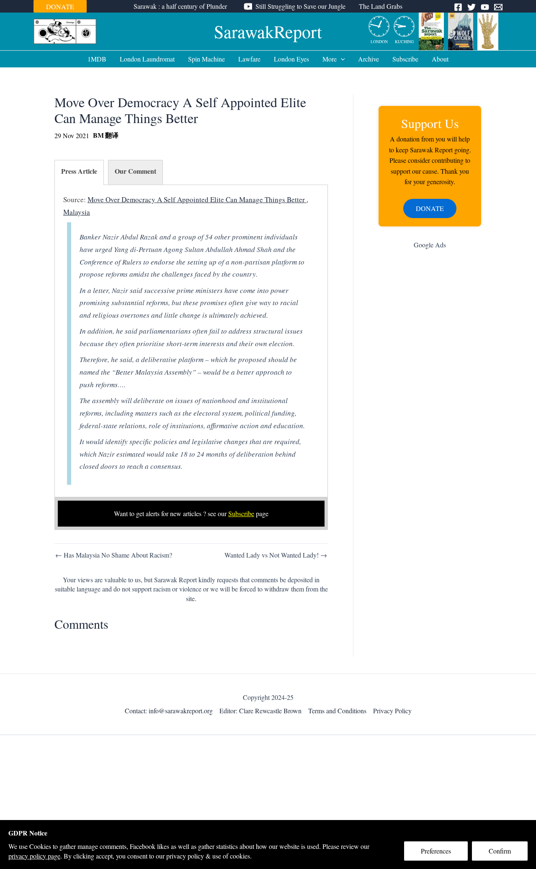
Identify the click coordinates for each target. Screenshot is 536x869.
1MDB (97, 58)
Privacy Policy (392, 710)
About (440, 58)
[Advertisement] (430, 388)
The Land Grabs (380, 6)
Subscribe (405, 58)
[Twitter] (471, 7)
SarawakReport (268, 31)
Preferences (436, 850)
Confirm (500, 850)
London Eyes (291, 58)
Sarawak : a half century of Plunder (180, 6)
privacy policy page (34, 855)
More (329, 58)
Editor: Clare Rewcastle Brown (260, 710)
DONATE (60, 6)
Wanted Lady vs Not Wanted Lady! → (275, 555)
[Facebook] (458, 7)
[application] (341, 59)
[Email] (498, 7)
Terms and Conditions (337, 710)
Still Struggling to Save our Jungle (300, 6)
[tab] (79, 172)
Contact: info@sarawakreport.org (169, 710)
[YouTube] (485, 7)
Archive (368, 58)
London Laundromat (147, 58)
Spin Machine (206, 58)
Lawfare (249, 58)
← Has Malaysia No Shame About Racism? (113, 555)
